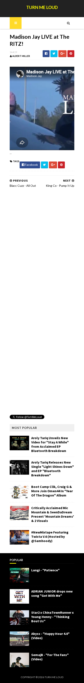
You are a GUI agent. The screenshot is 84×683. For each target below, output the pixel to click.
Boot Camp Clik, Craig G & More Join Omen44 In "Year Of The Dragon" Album (52, 490)
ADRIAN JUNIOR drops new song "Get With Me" (52, 593)
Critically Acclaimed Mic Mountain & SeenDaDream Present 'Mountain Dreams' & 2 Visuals (52, 514)
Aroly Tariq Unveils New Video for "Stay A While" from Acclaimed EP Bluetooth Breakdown (50, 444)
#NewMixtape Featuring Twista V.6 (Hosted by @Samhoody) (49, 536)
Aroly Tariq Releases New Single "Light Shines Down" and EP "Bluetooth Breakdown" (52, 468)
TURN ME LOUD (42, 7)
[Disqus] (42, 245)
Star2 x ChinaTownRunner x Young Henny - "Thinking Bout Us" (52, 616)
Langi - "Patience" (45, 570)
